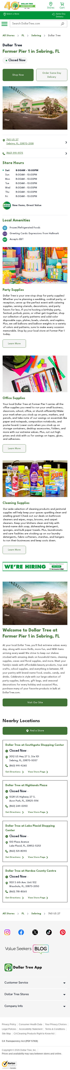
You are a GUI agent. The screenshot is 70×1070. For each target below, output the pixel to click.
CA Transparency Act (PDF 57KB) (20, 1041)
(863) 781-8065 (18, 891)
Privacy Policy (9, 1024)
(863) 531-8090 (18, 851)
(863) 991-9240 (18, 766)
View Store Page (36, 772)
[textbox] (35, 669)
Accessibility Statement (30, 1029)
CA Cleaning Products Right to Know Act (34, 1033)
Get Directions (13, 772)
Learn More (14, 343)
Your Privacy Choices (56, 1024)
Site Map (6, 1033)
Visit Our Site (35, 702)
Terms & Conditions (55, 1029)
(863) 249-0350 (18, 806)
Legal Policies (9, 1029)
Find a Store (37, 730)
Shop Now (18, 75)
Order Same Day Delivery (51, 75)
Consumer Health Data (30, 1024)
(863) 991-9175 (14, 153)
